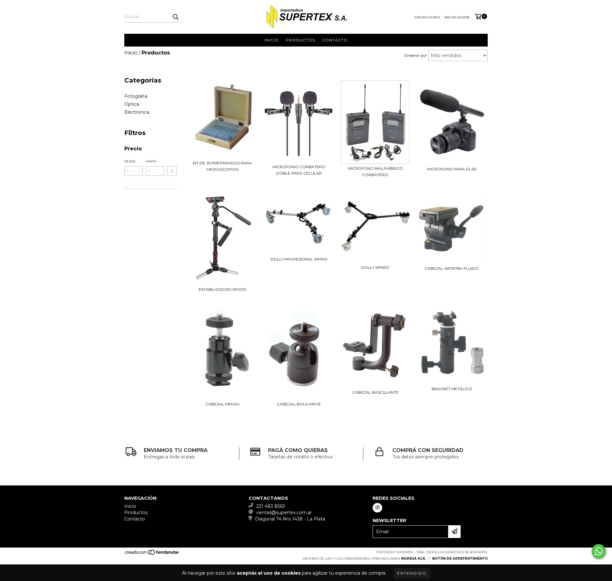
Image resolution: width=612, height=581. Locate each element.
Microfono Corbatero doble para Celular (299, 170)
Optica (131, 104)
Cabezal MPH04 (222, 404)
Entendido (412, 573)
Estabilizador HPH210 (222, 289)
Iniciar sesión (457, 17)
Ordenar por (415, 55)
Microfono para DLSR (452, 169)
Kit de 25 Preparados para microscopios (222, 166)
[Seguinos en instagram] (377, 508)
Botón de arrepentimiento (460, 558)
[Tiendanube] (152, 554)
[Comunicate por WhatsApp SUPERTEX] (599, 551)
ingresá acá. (413, 558)
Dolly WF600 (375, 267)
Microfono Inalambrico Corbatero (375, 171)
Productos (300, 40)
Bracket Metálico (452, 388)
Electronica (136, 112)
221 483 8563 (270, 506)
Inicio (272, 40)
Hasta (151, 161)
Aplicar (172, 171)
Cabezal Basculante (375, 392)
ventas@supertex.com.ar (284, 512)
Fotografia (135, 96)
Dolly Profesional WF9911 (298, 259)
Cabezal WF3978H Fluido (452, 268)
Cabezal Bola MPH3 (299, 404)
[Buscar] (175, 17)
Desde (130, 161)
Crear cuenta (427, 17)
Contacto (335, 40)
